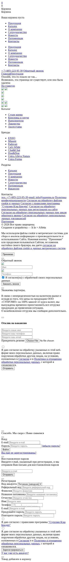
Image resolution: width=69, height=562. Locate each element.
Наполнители (16, 120)
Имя (3, 501)
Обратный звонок (33, 70)
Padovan (12, 144)
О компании (15, 29)
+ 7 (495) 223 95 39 (12, 70)
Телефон (6, 504)
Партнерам (7, 221)
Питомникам (15, 38)
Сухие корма (15, 114)
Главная (5, 73)
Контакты (13, 41)
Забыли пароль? (51, 445)
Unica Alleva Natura (19, 156)
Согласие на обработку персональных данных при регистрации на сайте (29, 208)
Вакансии (13, 188)
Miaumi (12, 141)
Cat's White (14, 147)
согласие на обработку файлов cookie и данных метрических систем (33, 247)
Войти (6, 449)
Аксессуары (15, 126)
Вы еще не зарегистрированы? (18, 452)
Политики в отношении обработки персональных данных (31, 360)
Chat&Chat (14, 150)
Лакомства (14, 123)
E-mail (4, 442)
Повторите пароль (11, 515)
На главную (8, 85)
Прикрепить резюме (13, 340)
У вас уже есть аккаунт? (15, 553)
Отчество (6, 497)
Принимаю (8, 254)
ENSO (11, 138)
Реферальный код (11, 487)
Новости (13, 35)
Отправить (8, 474)
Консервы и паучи (18, 117)
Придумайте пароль (12, 511)
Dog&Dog (13, 153)
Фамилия (6, 490)
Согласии (23, 359)
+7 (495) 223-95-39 (14, 197)
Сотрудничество (17, 32)
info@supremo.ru (41, 197)
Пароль (5, 445)
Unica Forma (15, 159)
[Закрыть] (2, 258)
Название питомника (13, 494)
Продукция (14, 23)
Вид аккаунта (9, 483)
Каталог (12, 26)
